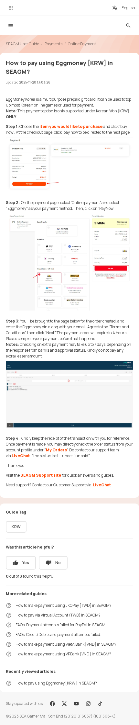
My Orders (56, 450)
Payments (53, 44)
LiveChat (21, 456)
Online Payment (82, 44)
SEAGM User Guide (22, 44)
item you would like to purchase (71, 126)
